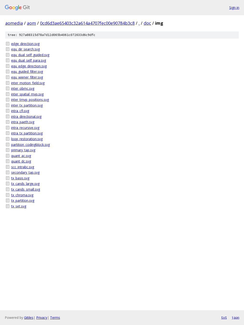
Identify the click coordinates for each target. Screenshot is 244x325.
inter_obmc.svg (22, 88)
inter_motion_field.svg (28, 83)
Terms (55, 317)
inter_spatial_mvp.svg (27, 94)
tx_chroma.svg (22, 195)
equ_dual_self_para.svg (28, 60)
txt (224, 317)
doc (147, 23)
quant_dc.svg (21, 161)
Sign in (234, 7)
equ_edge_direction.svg (29, 66)
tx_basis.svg (20, 178)
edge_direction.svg (25, 43)
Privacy (41, 317)
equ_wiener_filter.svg (27, 77)
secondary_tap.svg (25, 172)
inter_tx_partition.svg (27, 105)
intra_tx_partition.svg (27, 133)
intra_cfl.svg (20, 110)
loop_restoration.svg (27, 139)
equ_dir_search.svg (25, 49)
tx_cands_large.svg (25, 183)
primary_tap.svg (23, 150)
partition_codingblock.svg (30, 144)
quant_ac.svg (21, 155)
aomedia (14, 23)
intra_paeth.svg (22, 122)
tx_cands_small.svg (25, 189)
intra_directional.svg (26, 116)
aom (31, 23)
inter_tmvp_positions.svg (30, 99)
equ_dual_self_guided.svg (30, 55)
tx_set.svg (18, 206)
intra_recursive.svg (25, 127)
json (235, 317)
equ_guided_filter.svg (27, 71)
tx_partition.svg (22, 200)
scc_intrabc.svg (22, 167)
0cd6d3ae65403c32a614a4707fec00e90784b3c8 (87, 23)
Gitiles (28, 317)
